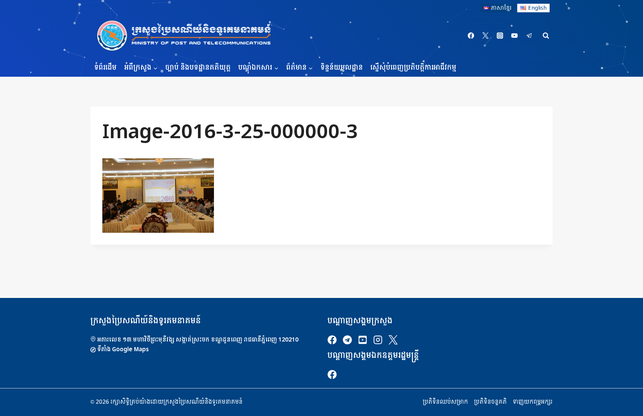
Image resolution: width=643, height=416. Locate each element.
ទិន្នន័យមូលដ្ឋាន (341, 67)
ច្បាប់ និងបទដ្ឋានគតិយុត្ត (198, 67)
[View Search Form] (546, 35)
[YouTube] (514, 35)
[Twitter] (485, 35)
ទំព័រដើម (105, 67)
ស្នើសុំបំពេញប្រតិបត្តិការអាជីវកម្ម (413, 67)
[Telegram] (529, 35)
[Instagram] (500, 35)
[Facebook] (471, 35)
